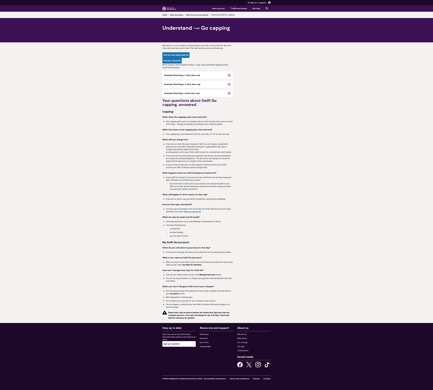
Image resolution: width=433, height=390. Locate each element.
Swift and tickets (176, 15)
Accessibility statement (215, 378)
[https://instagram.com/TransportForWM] (258, 364)
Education (204, 338)
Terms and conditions (239, 378)
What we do (242, 338)
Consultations (242, 350)
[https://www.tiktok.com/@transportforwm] (267, 364)
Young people (205, 346)
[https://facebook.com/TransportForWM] (240, 364)
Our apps (241, 346)
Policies (256, 378)
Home (164, 15)
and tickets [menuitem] (242, 8)
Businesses (204, 334)
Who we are (242, 334)
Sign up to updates (171, 344)
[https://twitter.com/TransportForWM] (249, 364)
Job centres (204, 342)
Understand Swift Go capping (222, 15)
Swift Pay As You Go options (197, 15)
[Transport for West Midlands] (169, 8)
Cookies (267, 378)
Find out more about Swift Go (176, 55)
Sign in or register (258, 2)
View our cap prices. (192, 211)
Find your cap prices (172, 60)
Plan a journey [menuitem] (218, 8)
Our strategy (242, 342)
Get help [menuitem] (256, 8)
